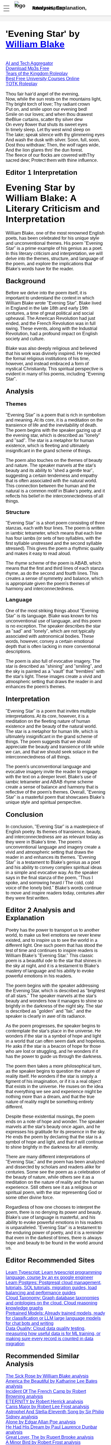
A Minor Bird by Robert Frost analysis (43, 1442)
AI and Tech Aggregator (29, 63)
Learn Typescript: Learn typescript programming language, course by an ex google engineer (54, 1275)
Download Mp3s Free (27, 68)
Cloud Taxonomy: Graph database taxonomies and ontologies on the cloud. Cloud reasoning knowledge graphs (52, 1302)
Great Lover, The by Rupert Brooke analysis (50, 1437)
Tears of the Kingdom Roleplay (37, 73)
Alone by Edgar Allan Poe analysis (41, 1422)
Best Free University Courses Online (42, 78)
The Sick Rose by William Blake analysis (47, 1376)
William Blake (35, 44)
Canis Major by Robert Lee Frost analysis (47, 1406)
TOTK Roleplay (21, 83)
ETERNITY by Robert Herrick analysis (44, 1401)
